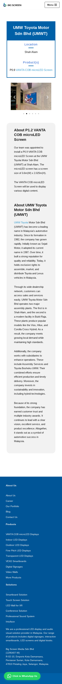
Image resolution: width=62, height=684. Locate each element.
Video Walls (12, 572)
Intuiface (10, 621)
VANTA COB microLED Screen (34, 70)
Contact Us (11, 517)
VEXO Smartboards (16, 561)
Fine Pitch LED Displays (18, 550)
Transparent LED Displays (19, 556)
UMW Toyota (21, 222)
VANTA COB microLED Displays (22, 534)
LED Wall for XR (14, 605)
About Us (10, 495)
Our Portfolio (12, 506)
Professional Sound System (20, 616)
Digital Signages (14, 566)
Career (9, 501)
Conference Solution (16, 610)
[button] (14, 97)
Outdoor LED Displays (17, 545)
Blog (8, 511)
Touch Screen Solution (17, 600)
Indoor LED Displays (16, 539)
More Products (13, 577)
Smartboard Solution (16, 594)
